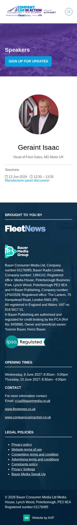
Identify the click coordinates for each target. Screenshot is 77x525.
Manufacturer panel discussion (27, 180)
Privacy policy (21, 444)
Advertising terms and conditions (35, 459)
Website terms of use (26, 449)
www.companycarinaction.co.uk (28, 417)
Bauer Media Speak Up (28, 474)
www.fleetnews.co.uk (20, 409)
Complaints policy (24, 464)
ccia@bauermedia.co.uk (32, 401)
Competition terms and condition (35, 454)
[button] (68, 11)
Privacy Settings (23, 469)
